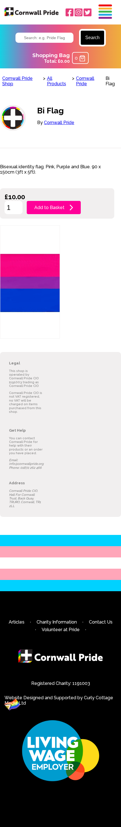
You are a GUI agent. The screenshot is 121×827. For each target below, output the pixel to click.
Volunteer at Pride (61, 629)
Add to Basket (49, 207)
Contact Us (101, 622)
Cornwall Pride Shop (17, 81)
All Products (56, 81)
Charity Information (57, 622)
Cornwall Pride (85, 81)
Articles (16, 622)
